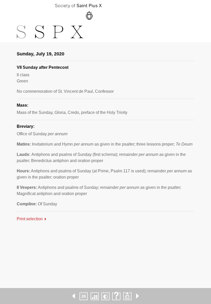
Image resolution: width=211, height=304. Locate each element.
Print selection (30, 219)
